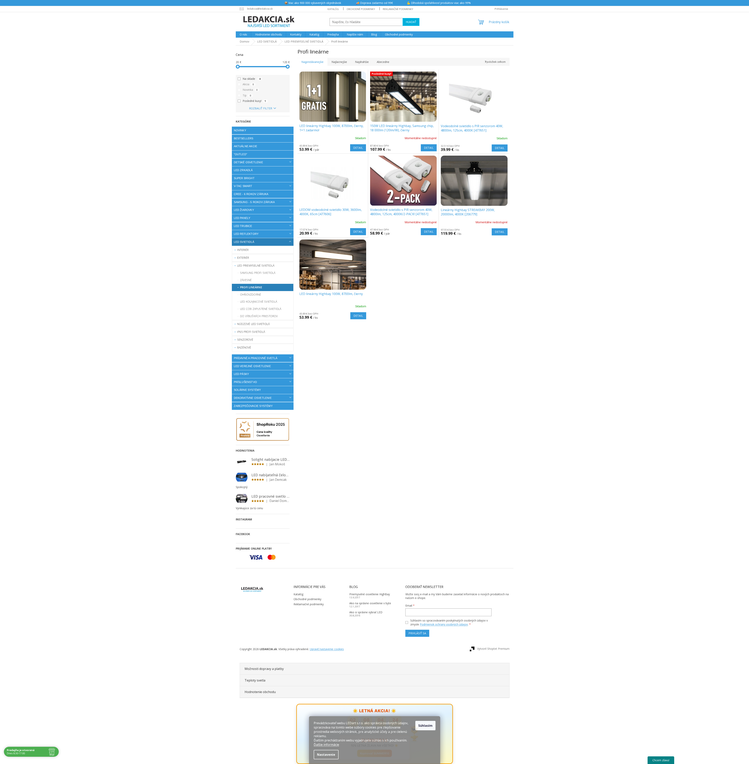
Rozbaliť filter (260, 108)
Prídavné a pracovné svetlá (255, 358)
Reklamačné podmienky (398, 9)
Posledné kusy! (254, 101)
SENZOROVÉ (245, 339)
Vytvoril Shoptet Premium (493, 649)
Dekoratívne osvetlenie (253, 397)
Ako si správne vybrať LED (365, 612)
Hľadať (411, 22)
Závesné (246, 280)
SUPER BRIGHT (244, 178)
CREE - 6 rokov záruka (251, 194)
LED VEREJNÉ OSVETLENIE (252, 366)
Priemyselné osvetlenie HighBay (369, 594)
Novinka (250, 90)
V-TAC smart (243, 186)
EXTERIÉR (243, 258)
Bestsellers (243, 138)
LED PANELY (242, 218)
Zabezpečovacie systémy (253, 405)
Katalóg (333, 9)
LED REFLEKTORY (246, 233)
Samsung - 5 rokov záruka (254, 202)
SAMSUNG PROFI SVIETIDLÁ (258, 273)
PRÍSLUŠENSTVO (245, 382)
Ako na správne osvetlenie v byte (370, 603)
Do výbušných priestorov (259, 316)
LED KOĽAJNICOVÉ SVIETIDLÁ (258, 301)
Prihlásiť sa (417, 633)
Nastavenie (326, 754)
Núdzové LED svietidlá (253, 324)
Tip (247, 95)
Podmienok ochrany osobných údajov (444, 624)
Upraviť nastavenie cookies (327, 649)
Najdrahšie (362, 62)
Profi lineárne (251, 287)
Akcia (248, 84)
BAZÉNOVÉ (244, 347)
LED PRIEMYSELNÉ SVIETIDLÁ (255, 265)
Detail (358, 148)
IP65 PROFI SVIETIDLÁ (251, 332)
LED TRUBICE (243, 226)
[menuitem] (243, 34)
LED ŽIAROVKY (244, 209)
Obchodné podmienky (361, 9)
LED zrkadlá (243, 170)
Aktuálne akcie (245, 146)
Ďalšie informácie (326, 744)
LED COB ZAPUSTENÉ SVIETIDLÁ (260, 309)
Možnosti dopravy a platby (264, 669)
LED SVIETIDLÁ (244, 241)
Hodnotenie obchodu (260, 692)
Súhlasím (425, 725)
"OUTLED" (240, 154)
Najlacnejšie (339, 62)
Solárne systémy (247, 389)
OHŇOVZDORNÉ (250, 294)
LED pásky (241, 374)
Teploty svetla (255, 680)
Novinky (240, 130)
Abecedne (383, 62)
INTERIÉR (243, 250)
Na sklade (252, 79)
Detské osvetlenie (248, 162)
